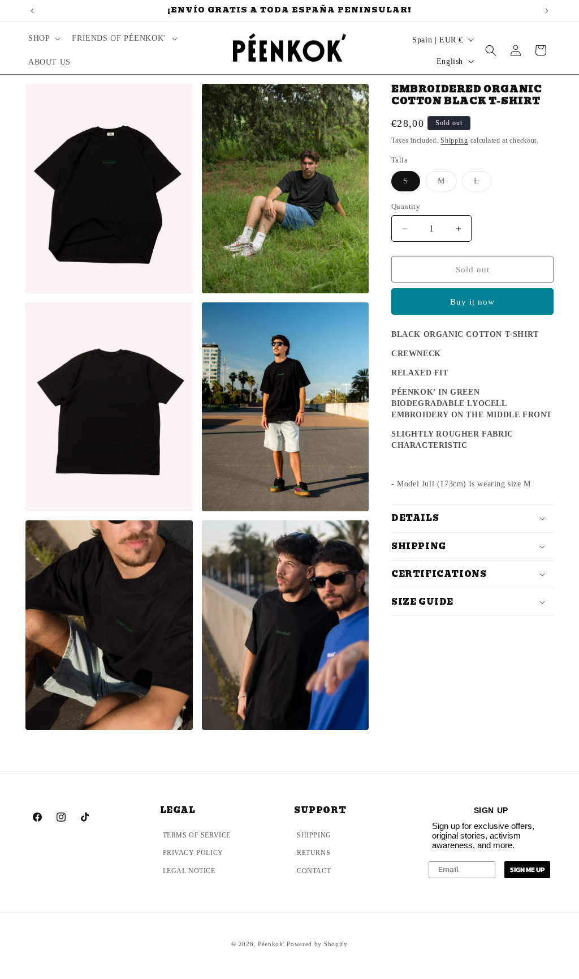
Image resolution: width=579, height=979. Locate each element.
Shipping (454, 140)
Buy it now (472, 301)
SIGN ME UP (527, 870)
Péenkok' (271, 943)
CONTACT (314, 871)
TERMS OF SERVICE (197, 835)
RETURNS (313, 853)
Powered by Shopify (317, 943)
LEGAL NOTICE (189, 871)
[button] (43, 38)
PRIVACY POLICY (193, 853)
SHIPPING (314, 835)
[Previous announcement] (32, 11)
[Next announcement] (546, 11)
